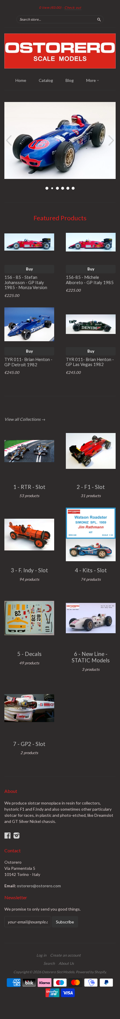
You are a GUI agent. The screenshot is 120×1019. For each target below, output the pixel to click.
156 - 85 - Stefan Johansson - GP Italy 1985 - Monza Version (25, 282)
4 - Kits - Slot (91, 570)
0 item (50, 7)
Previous (8, 140)
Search (49, 963)
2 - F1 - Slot (91, 487)
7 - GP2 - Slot (29, 744)
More (91, 80)
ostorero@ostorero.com (39, 885)
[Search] (99, 19)
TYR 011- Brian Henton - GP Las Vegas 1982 (90, 362)
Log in (41, 955)
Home (20, 80)
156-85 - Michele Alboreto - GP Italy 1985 (90, 279)
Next (112, 140)
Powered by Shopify (91, 972)
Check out (72, 7)
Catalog (46, 80)
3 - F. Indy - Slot (29, 570)
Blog (70, 80)
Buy (29, 269)
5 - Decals (29, 654)
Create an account (65, 955)
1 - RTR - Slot (29, 487)
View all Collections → (24, 419)
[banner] (60, 51)
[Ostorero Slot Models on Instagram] (16, 835)
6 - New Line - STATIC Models (91, 657)
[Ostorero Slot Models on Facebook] (7, 835)
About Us (66, 963)
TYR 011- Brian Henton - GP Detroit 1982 (28, 362)
